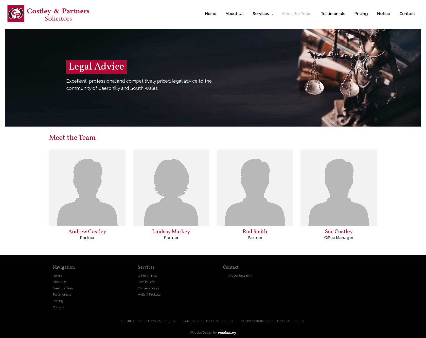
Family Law (146, 282)
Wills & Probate (149, 294)
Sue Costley (339, 232)
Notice (383, 13)
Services (261, 13)
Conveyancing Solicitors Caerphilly (272, 321)
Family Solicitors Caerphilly (208, 321)
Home (210, 13)
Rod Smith (255, 232)
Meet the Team (296, 13)
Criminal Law (147, 276)
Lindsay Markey (171, 232)
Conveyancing (148, 288)
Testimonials (333, 13)
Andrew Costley (87, 232)
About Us (234, 13)
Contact (407, 13)
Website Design (201, 332)
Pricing (361, 13)
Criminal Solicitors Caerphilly (149, 321)
